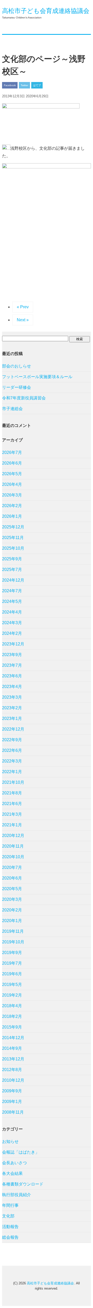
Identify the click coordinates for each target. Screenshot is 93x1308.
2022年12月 (13, 729)
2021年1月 (12, 825)
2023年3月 (12, 697)
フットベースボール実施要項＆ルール (37, 376)
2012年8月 (12, 1069)
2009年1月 (12, 1101)
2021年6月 (12, 803)
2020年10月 (13, 857)
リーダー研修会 (16, 387)
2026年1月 (12, 516)
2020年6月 (12, 878)
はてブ (37, 85)
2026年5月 (12, 474)
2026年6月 (12, 463)
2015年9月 (12, 1027)
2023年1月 (12, 718)
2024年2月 (12, 633)
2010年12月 (13, 1080)
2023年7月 (12, 665)
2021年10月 (13, 782)
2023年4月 (12, 686)
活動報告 (10, 1226)
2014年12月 (13, 1038)
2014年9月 (12, 1048)
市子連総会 (12, 408)
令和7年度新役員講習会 (24, 398)
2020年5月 (12, 889)
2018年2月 (12, 1016)
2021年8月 (12, 793)
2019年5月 (12, 984)
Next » (23, 320)
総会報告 (10, 1237)
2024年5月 (12, 601)
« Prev (23, 307)
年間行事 (10, 1205)
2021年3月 (12, 814)
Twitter (24, 85)
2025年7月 (12, 569)
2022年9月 (12, 740)
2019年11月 (13, 931)
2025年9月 (12, 559)
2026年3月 (12, 495)
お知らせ (10, 1141)
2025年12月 (13, 527)
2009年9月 (12, 1091)
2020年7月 (12, 867)
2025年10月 (13, 548)
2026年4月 (12, 484)
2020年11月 (13, 846)
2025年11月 (13, 537)
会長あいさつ (14, 1163)
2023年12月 (13, 644)
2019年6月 (12, 974)
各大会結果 (12, 1173)
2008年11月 (13, 1112)
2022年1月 (12, 771)
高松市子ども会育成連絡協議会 (45, 10)
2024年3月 (12, 623)
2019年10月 (13, 942)
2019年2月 (12, 995)
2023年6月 (12, 676)
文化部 (8, 1216)
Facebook (10, 85)
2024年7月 (12, 591)
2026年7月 (12, 452)
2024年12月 (13, 580)
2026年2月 (12, 505)
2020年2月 (12, 910)
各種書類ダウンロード (22, 1184)
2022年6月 (12, 750)
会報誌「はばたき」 (20, 1152)
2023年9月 (12, 654)
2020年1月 (12, 920)
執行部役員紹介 (16, 1195)
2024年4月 (12, 612)
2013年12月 (13, 1059)
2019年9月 (12, 952)
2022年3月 (12, 761)
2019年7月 (12, 963)
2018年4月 (12, 1006)
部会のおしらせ (16, 366)
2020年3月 (12, 899)
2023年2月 (12, 708)
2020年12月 (13, 835)
